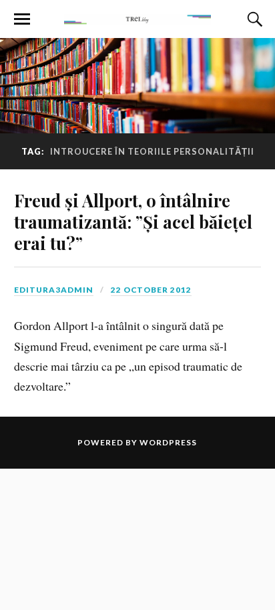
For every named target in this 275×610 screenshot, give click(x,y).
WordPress (168, 442)
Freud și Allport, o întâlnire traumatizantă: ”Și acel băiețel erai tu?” (133, 221)
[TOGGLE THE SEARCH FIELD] (253, 19)
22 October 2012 (151, 290)
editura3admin (53, 290)
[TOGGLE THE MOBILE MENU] (22, 19)
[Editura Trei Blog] (137, 18)
